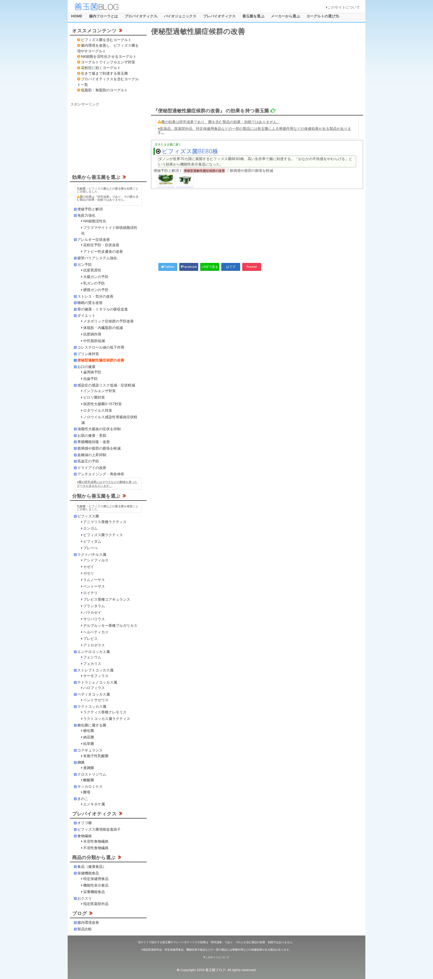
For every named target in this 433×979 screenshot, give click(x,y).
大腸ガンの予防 (95, 276)
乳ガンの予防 (94, 283)
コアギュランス (90, 750)
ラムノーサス (94, 579)
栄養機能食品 (94, 891)
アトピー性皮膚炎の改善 (103, 251)
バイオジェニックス (180, 16)
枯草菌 (88, 743)
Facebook (189, 267)
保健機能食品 (88, 873)
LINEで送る (210, 267)
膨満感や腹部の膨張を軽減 (99, 448)
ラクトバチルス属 (91, 554)
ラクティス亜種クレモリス (105, 712)
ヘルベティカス (95, 632)
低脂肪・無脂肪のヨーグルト (104, 90)
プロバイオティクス (139, 17)
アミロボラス (94, 645)
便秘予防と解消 (90, 209)
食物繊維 (84, 836)
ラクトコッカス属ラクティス (106, 718)
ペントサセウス (95, 700)
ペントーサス (94, 586)
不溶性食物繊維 (95, 848)
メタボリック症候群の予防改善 (108, 321)
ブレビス (90, 638)
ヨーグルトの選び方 (321, 17)
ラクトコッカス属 (91, 706)
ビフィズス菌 (88, 516)
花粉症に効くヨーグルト (101, 67)
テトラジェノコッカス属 (97, 682)
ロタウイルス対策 (97, 410)
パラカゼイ (92, 612)
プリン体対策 (88, 354)
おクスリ (84, 898)
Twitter (169, 267)
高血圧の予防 (88, 461)
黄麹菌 (88, 767)
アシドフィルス (95, 560)
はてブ (230, 267)
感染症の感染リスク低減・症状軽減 (106, 385)
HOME (76, 16)
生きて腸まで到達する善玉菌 (104, 73)
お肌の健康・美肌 (91, 435)
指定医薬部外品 (95, 903)
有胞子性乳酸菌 (95, 756)
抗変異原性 (92, 270)
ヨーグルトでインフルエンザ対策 (108, 62)
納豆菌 (88, 737)
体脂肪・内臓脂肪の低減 (103, 327)
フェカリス (92, 663)
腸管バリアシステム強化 (97, 258)
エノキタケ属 (94, 804)
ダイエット (86, 315)
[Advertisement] (257, 71)
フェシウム (92, 657)
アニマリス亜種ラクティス (105, 521)
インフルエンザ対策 (99, 390)
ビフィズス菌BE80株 (190, 151)
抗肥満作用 (92, 334)
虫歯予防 (90, 378)
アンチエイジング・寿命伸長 (100, 474)
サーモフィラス (95, 675)
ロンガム (90, 528)
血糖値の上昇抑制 (91, 455)
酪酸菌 (88, 780)
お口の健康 (86, 366)
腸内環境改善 (88, 922)
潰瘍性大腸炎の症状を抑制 (99, 429)
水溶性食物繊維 (95, 841)
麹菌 (81, 762)
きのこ (82, 798)
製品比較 (84, 929)
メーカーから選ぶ (283, 17)
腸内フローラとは (103, 16)
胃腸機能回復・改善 (93, 441)
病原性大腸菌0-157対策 (102, 404)
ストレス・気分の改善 (95, 296)
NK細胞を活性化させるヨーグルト (108, 56)
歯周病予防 (92, 372)
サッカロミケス (90, 786)
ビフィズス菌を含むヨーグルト (106, 39)
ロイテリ (90, 593)
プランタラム (94, 606)
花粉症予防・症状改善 (101, 245)
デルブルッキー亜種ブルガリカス (110, 625)
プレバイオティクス (219, 16)
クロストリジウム (91, 774)
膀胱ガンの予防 (95, 289)
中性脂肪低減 (94, 340)
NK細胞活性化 (94, 221)
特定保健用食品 (95, 878)
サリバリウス (94, 619)
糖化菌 (88, 730)
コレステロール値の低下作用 (100, 347)
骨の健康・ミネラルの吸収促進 (102, 309)
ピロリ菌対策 (94, 397)
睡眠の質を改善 (90, 302)
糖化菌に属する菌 (91, 725)
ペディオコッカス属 (93, 694)
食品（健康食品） (91, 866)
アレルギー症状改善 (93, 239)
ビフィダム (92, 541)
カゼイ (88, 566)
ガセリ (88, 573)
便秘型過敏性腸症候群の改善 (100, 360)
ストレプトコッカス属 (95, 670)
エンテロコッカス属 (93, 651)
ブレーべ (90, 548)
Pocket (251, 267)
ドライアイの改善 (91, 467)
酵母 (86, 792)
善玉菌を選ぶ (251, 17)
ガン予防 (84, 264)
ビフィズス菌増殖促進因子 (99, 829)
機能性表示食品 (95, 885)
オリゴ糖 (84, 822)
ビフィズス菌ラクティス (103, 535)
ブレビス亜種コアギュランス (106, 599)
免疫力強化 (86, 215)
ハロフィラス (94, 687)
